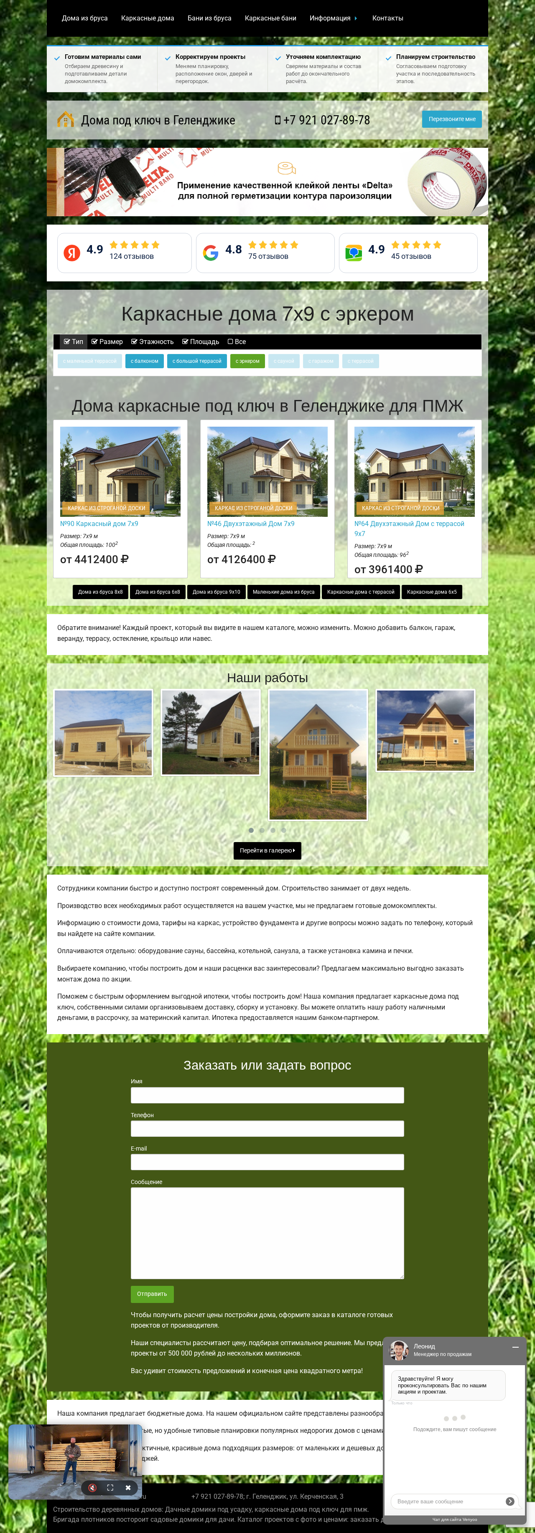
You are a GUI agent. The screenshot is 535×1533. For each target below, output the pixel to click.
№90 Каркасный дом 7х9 (99, 524)
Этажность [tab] (156, 342)
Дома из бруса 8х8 (100, 592)
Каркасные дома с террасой (361, 592)
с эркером (248, 361)
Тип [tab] (76, 342)
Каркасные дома (147, 18)
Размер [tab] (110, 342)
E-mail (139, 1148)
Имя (137, 1081)
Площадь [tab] (204, 342)
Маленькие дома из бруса (284, 592)
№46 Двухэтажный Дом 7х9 (251, 524)
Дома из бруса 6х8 (157, 592)
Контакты (387, 18)
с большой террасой (197, 361)
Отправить (152, 1294)
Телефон (142, 1115)
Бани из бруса (210, 18)
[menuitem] (85, 18)
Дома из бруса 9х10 (216, 592)
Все (239, 342)
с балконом (144, 361)
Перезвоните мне (452, 119)
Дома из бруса (85, 18)
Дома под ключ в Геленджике (156, 120)
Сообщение (146, 1182)
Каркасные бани (270, 18)
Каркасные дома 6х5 (432, 592)
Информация (330, 18)
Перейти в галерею (266, 850)
